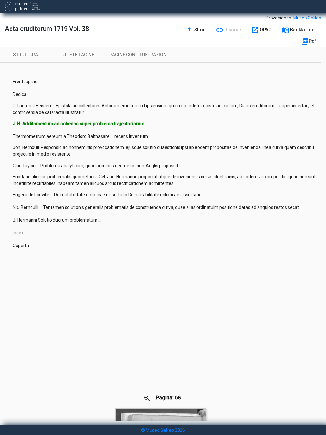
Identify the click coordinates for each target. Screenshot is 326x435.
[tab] (25, 54)
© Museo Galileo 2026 (163, 430)
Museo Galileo (307, 17)
